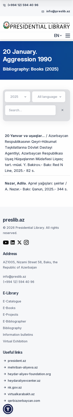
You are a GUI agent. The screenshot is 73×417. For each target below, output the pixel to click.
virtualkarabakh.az (21, 394)
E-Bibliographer (14, 321)
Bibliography (12, 328)
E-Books (9, 308)
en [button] (56, 35)
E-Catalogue (12, 301)
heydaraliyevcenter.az (24, 381)
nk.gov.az (15, 387)
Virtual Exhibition (15, 341)
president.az (17, 361)
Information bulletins (18, 335)
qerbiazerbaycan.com (24, 401)
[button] (8, 409)
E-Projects (10, 314)
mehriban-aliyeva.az (23, 367)
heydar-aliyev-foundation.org (29, 374)
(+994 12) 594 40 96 (23, 5)
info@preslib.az (58, 11)
